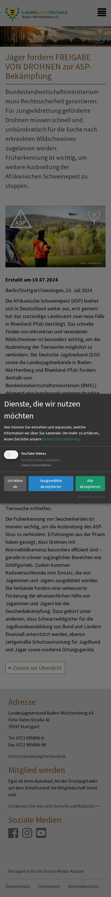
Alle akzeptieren (90, 483)
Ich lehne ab (15, 483)
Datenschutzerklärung (61, 439)
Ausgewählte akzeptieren (51, 483)
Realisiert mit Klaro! (92, 497)
